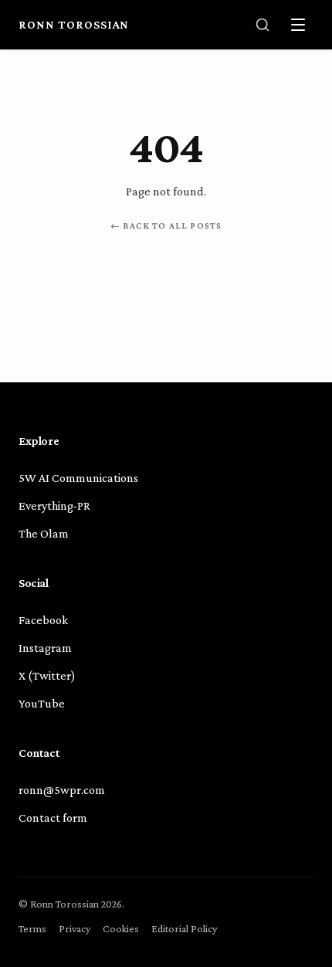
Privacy (74, 928)
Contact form (53, 817)
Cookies (121, 928)
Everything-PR (54, 505)
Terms (32, 928)
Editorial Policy (184, 928)
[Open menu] (298, 24)
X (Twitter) (47, 675)
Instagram (45, 647)
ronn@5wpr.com (62, 789)
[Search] (262, 24)
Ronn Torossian (74, 24)
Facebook (43, 619)
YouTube (42, 703)
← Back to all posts (166, 225)
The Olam (44, 533)
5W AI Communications (78, 477)
